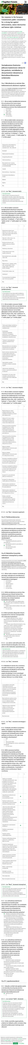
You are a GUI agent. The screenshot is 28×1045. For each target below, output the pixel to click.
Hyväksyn (15, 1043)
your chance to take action (12, 37)
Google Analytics (7, 1040)
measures (19, 33)
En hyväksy (21, 1043)
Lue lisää (20, 1038)
